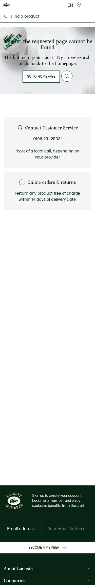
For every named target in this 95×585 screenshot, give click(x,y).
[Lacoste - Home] (6, 5)
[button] (78, 5)
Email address (20, 529)
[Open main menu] (89, 5)
